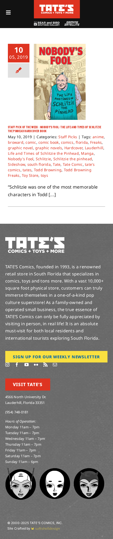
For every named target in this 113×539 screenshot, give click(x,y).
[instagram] (7, 364)
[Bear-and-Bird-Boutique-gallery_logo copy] (46, 23)
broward (15, 142)
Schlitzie (43, 158)
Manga (87, 153)
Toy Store (30, 175)
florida (82, 142)
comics (67, 142)
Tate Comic (73, 164)
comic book (48, 142)
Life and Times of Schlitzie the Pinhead (43, 153)
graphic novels (48, 147)
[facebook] (17, 364)
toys (44, 175)
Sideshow (16, 164)
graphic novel (20, 147)
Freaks (96, 142)
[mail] (55, 364)
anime (98, 136)
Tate (56, 164)
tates (27, 169)
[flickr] (36, 364)
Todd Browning (47, 169)
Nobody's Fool (20, 158)
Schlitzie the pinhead (72, 158)
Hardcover (73, 147)
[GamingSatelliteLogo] (71, 23)
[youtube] (26, 364)
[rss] (45, 364)
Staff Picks (67, 136)
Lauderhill (94, 147)
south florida (39, 164)
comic (30, 142)
